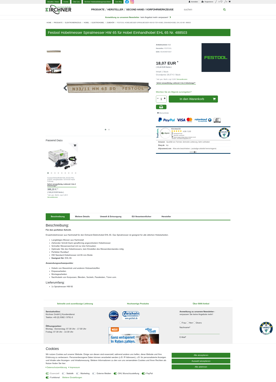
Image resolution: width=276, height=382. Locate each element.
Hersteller (115, 9)
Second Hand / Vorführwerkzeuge (150, 9)
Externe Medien (104, 373)
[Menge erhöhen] (165, 98)
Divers (199, 323)
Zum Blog (118, 2)
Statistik (69, 373)
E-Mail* (183, 337)
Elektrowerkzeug (73, 22)
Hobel (86, 22)
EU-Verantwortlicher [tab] (141, 216)
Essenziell (54, 373)
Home (49, 22)
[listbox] (62, 159)
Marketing (85, 373)
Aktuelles (53, 2)
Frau (184, 323)
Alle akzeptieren (201, 355)
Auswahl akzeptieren (201, 361)
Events (66, 2)
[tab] (58, 216)
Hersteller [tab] (166, 216)
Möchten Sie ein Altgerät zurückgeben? (174, 92)
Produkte (98, 9)
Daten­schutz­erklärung (57, 367)
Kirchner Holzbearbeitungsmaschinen (98, 2)
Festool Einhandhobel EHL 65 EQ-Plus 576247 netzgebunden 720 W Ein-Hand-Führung (61, 179)
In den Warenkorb (192, 99)
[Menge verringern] (158, 98)
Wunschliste (164, 113)
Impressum (75, 367)
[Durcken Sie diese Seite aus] (161, 107)
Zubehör (110, 22)
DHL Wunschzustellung (128, 373)
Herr (191, 323)
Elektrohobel (98, 22)
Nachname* (185, 327)
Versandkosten (52, 197)
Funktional (55, 377)
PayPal (149, 373)
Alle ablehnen (201, 367)
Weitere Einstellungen (72, 377)
